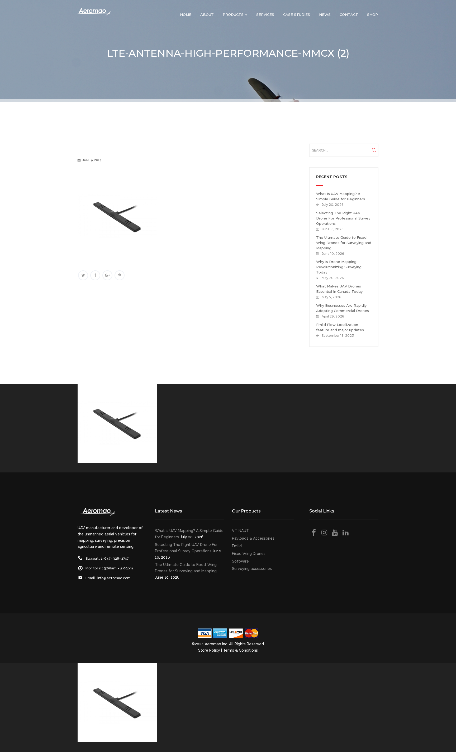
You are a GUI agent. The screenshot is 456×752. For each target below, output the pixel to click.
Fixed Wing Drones (248, 553)
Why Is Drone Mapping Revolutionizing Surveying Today (339, 267)
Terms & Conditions (240, 650)
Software (240, 561)
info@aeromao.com (114, 578)
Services (265, 14)
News (325, 14)
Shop (372, 14)
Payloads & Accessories (253, 538)
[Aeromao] (92, 15)
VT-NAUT (240, 531)
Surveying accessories (252, 569)
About (207, 14)
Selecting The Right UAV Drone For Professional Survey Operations (343, 218)
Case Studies (296, 14)
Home (185, 14)
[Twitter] (83, 275)
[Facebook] (95, 275)
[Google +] (107, 275)
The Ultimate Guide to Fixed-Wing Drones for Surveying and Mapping (343, 242)
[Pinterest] (120, 275)
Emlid (237, 546)
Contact (349, 14)
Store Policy (209, 650)
